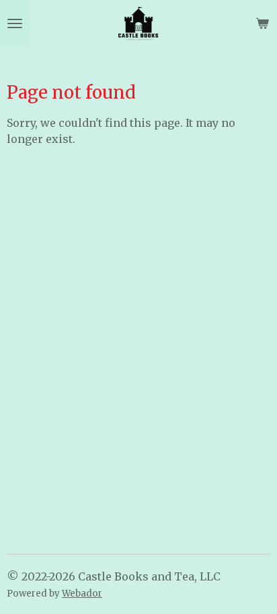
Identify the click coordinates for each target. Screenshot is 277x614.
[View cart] (262, 23)
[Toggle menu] (15, 23)
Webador (82, 593)
